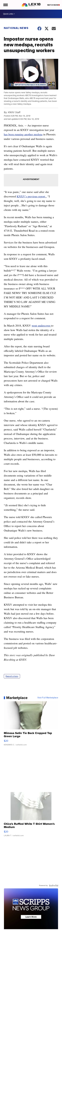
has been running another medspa (23, 134)
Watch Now (52, 5)
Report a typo (12, 676)
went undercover (41, 325)
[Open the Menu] (5, 5)
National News (16, 28)
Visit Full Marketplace (47, 698)
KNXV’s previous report (31, 196)
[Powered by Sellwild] (53, 885)
